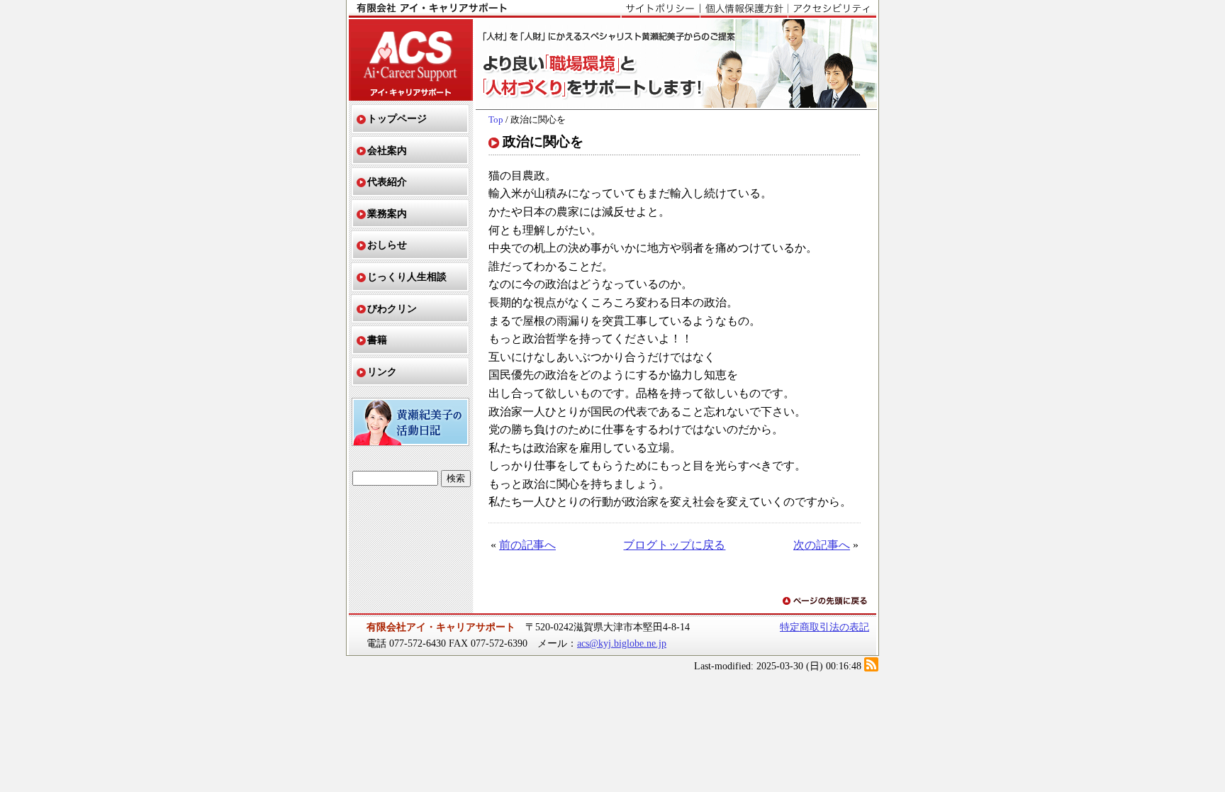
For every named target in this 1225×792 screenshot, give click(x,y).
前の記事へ (527, 545)
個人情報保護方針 (744, 9)
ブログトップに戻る (674, 545)
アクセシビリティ (832, 9)
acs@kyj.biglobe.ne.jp (621, 643)
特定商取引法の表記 (824, 626)
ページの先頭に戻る (826, 602)
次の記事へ (821, 545)
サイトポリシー (660, 9)
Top (495, 120)
